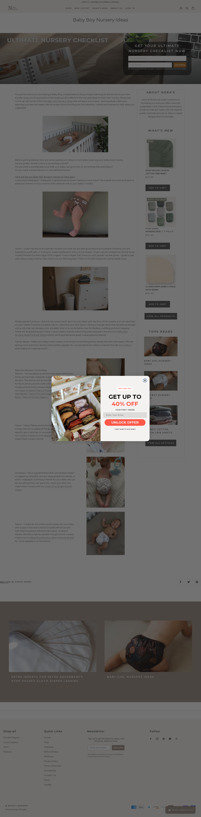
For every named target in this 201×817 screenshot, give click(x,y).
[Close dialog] (145, 380)
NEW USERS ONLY (125, 388)
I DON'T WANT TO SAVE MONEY (125, 429)
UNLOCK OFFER (125, 422)
